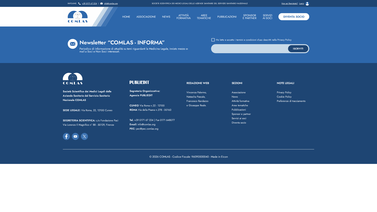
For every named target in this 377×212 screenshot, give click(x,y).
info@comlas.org (111, 4)
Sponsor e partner (241, 114)
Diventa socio (293, 17)
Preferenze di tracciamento (291, 101)
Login (301, 4)
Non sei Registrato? (290, 4)
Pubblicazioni (239, 109)
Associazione (239, 92)
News (235, 97)
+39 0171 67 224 (89, 4)
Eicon (224, 157)
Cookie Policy (284, 97)
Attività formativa (240, 101)
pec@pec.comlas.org (144, 129)
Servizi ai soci (239, 118)
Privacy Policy (284, 40)
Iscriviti (298, 48)
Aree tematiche (240, 105)
